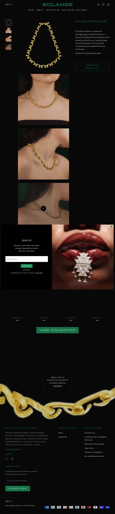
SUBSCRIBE (26, 266)
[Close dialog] (112, 226)
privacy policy (39, 272)
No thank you (26, 270)
